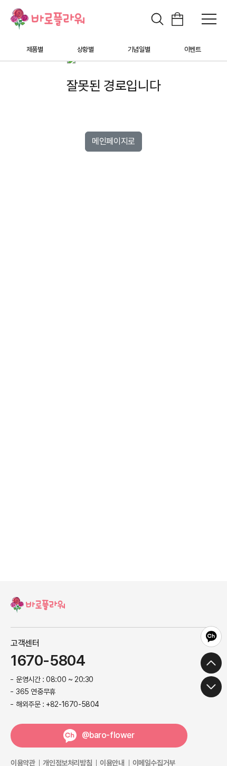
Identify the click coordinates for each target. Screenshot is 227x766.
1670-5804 (48, 660)
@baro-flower (108, 735)
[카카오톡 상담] (211, 636)
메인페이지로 (113, 141)
